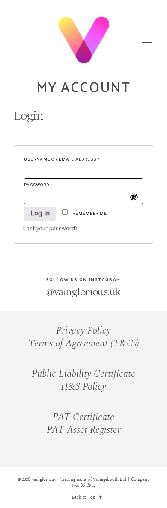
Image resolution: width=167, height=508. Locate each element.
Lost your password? (50, 228)
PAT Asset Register (84, 430)
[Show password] (134, 197)
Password (49, 184)
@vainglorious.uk (83, 291)
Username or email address (73, 159)
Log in (40, 213)
